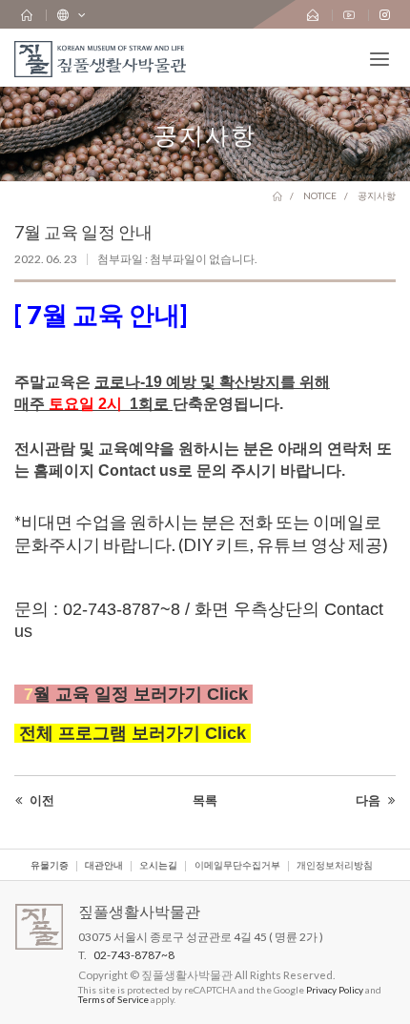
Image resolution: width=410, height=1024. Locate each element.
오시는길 (158, 865)
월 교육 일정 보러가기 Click (143, 694)
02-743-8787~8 (133, 955)
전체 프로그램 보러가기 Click (132, 733)
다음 (369, 800)
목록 (205, 800)
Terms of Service (113, 999)
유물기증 (50, 865)
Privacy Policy (334, 989)
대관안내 (104, 865)
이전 (40, 800)
